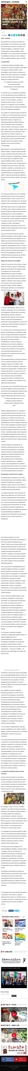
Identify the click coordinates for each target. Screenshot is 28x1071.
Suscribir (14, 995)
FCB (15, 1068)
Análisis (4, 920)
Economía (4, 933)
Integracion (5, 15)
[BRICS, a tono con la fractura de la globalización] (20, 937)
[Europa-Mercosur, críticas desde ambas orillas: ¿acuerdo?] (20, 923)
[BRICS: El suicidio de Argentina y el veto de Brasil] (7, 937)
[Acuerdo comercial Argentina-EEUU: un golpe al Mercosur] (7, 923)
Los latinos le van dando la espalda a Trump (11, 968)
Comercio (17, 920)
